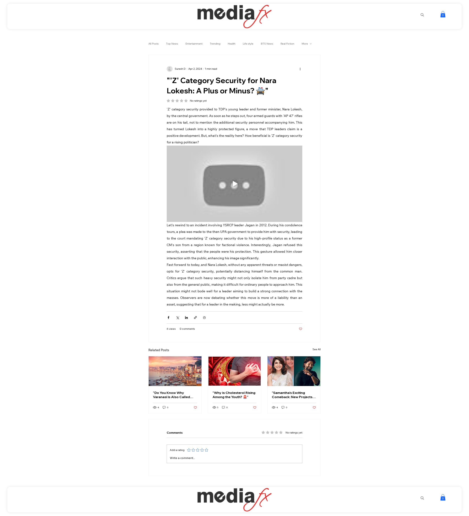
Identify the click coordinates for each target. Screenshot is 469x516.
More (305, 43)
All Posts (153, 43)
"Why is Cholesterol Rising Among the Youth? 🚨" (234, 395)
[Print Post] (204, 317)
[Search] (422, 15)
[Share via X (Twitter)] (177, 317)
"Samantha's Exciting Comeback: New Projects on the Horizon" (292, 395)
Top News (172, 43)
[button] (443, 14)
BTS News (267, 43)
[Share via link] (195, 317)
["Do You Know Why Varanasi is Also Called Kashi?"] (175, 371)
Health (231, 43)
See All (317, 349)
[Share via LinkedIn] (186, 317)
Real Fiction (287, 43)
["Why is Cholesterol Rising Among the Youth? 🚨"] (234, 371)
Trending (215, 43)
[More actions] (300, 69)
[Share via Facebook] (168, 317)
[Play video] (234, 184)
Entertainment (193, 43)
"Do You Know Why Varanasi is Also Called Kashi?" (171, 395)
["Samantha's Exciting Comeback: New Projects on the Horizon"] (293, 371)
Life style (248, 43)
